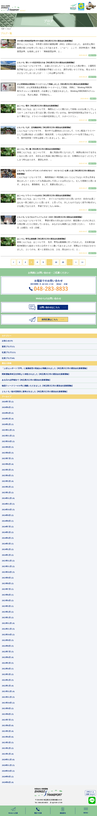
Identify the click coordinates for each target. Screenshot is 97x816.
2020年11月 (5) (8, 765)
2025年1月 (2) (8, 493)
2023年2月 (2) (8, 612)
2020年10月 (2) (8, 771)
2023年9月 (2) (8, 578)
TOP (2, 29)
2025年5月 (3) (8, 470)
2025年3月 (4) (8, 481)
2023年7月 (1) (8, 589)
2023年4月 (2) (8, 600)
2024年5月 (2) (8, 532)
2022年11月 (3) (8, 629)
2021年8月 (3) (8, 714)
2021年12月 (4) (8, 691)
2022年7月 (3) (8, 652)
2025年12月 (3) (8, 430)
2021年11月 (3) (8, 697)
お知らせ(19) (7, 341)
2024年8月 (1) (8, 521)
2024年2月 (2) (8, 549)
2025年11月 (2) (8, 436)
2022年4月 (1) (8, 669)
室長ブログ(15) (8, 347)
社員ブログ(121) (9, 352)
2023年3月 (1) (8, 606)
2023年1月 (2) (8, 618)
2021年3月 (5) (8, 743)
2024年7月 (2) (8, 527)
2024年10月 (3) (8, 510)
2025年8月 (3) (8, 453)
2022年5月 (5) (8, 663)
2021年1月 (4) (8, 754)
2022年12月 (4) (8, 623)
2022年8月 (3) (8, 646)
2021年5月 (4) (8, 731)
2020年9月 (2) (8, 777)
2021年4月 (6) (8, 737)
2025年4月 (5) (8, 475)
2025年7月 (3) (8, 458)
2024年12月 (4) (8, 498)
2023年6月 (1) (8, 595)
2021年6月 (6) (8, 725)
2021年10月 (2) (8, 703)
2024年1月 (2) (8, 555)
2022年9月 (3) (8, 640)
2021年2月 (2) (8, 748)
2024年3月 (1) (8, 544)
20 (63, 262)
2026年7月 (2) (8, 402)
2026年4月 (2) (8, 413)
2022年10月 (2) (8, 635)
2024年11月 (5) (8, 504)
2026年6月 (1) (8, 407)
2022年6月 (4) (8, 657)
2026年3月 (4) (8, 419)
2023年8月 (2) (8, 583)
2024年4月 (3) (8, 538)
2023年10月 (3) (8, 572)
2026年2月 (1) (8, 424)
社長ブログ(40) (8, 358)
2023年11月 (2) (8, 566)
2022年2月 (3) (8, 680)
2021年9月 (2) (8, 708)
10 (56, 262)
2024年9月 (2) (8, 515)
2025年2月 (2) (8, 487)
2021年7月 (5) (8, 720)
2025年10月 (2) (8, 441)
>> (82, 262)
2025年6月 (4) (8, 464)
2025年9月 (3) (8, 447)
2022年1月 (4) (8, 686)
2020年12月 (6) (8, 760)
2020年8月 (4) (8, 782)
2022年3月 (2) (8, 674)
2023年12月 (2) (8, 561)
